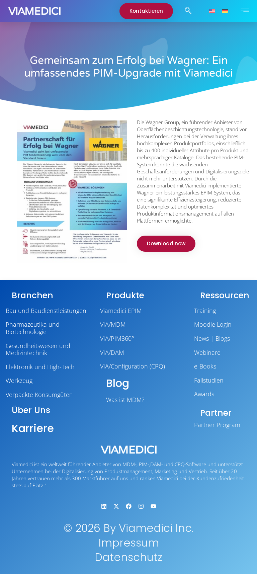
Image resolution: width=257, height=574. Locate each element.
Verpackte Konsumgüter (39, 395)
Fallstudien (209, 380)
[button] (188, 11)
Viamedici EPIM (121, 311)
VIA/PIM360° (117, 338)
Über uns (31, 410)
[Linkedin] (103, 506)
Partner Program (217, 425)
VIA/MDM (113, 324)
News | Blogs (212, 338)
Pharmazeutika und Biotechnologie (33, 328)
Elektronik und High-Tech (40, 367)
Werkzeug (19, 381)
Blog (117, 383)
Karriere (33, 428)
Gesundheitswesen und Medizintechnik (38, 349)
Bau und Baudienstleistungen (46, 311)
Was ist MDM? (125, 400)
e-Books (205, 366)
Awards (204, 394)
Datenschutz (128, 557)
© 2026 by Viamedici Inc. (128, 528)
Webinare (207, 352)
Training (205, 311)
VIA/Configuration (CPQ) (132, 366)
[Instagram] (141, 506)
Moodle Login (213, 324)
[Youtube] (153, 506)
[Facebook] (128, 506)
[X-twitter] (116, 506)
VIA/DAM (112, 352)
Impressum (128, 542)
